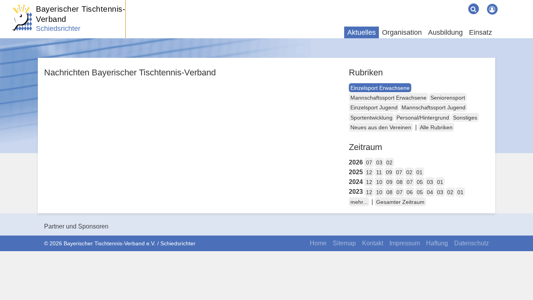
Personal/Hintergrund (422, 117)
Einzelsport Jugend (374, 107)
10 (379, 182)
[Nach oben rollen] (517, 278)
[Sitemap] (434, 3)
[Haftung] (453, 3)
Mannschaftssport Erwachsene (388, 98)
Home (318, 243)
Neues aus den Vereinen (380, 127)
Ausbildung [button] (445, 32)
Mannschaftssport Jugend (433, 107)
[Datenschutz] (459, 3)
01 (419, 172)
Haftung (437, 243)
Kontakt (372, 243)
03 (379, 162)
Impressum (404, 243)
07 (369, 162)
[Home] (428, 3)
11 (379, 172)
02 (389, 162)
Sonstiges (465, 117)
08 (399, 182)
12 (369, 172)
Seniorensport (447, 98)
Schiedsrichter (58, 28)
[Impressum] (447, 3)
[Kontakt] (440, 3)
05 (420, 182)
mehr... (359, 202)
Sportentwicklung (371, 117)
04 (430, 192)
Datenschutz (471, 243)
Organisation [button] (402, 32)
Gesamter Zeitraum (400, 202)
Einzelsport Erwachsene (380, 88)
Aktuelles (361, 32)
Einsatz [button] (480, 32)
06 (410, 192)
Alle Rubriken (436, 127)
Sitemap (344, 243)
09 (389, 172)
